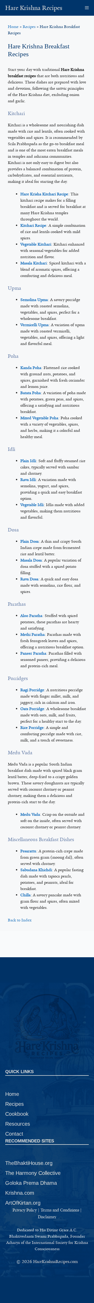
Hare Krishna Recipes (33, 8)
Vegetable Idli (32, 504)
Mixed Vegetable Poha (39, 418)
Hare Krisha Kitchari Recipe (44, 194)
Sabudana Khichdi (36, 870)
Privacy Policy (25, 1210)
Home (13, 26)
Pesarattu (28, 851)
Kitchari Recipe (33, 225)
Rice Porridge (32, 727)
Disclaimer (47, 1217)
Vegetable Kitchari (35, 244)
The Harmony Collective (33, 1173)
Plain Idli (28, 460)
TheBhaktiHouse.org (28, 1163)
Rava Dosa (29, 579)
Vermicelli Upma (34, 324)
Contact (14, 1134)
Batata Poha (30, 392)
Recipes (29, 26)
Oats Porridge (32, 708)
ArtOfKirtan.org (22, 1203)
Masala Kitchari (33, 263)
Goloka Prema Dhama (31, 1183)
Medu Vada (30, 814)
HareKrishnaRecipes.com (55, 1261)
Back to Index (20, 920)
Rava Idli (28, 479)
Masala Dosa (31, 560)
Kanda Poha (30, 367)
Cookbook (16, 1114)
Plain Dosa (29, 541)
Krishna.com (19, 1193)
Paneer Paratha (33, 653)
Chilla (25, 895)
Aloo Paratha (31, 615)
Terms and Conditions (59, 1210)
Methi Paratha (32, 634)
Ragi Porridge (32, 690)
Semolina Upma (34, 299)
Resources (17, 1124)
